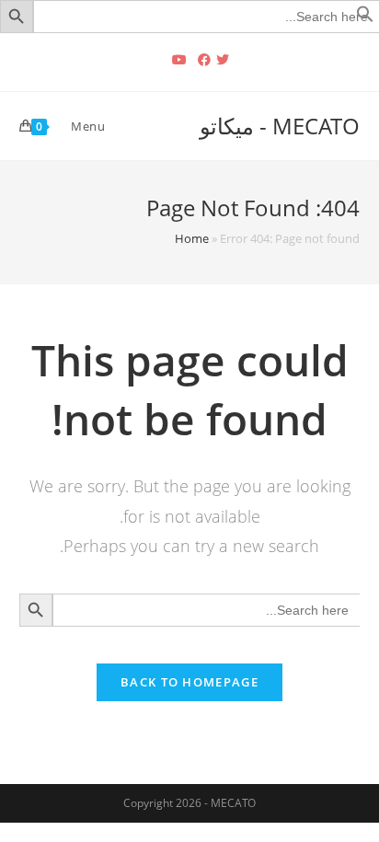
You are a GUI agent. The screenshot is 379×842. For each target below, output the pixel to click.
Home (192, 238)
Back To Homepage (189, 682)
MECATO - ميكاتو (280, 125)
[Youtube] (179, 60)
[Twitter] (225, 60)
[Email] (156, 60)
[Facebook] (204, 60)
